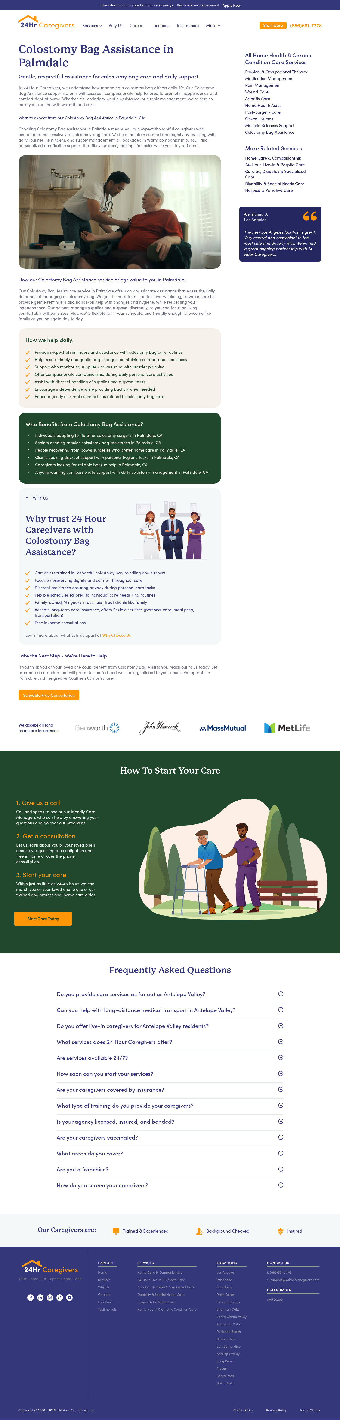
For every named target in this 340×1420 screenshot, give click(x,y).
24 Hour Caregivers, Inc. (76, 1410)
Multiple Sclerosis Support (269, 125)
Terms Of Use (310, 1410)
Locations (160, 25)
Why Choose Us (116, 635)
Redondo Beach (229, 1331)
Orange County (228, 1301)
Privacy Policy (276, 1410)
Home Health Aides (263, 105)
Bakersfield (225, 1383)
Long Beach (226, 1361)
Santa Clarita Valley (232, 1316)
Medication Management (269, 78)
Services (104, 1279)
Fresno (222, 1368)
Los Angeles (225, 1272)
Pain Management (263, 85)
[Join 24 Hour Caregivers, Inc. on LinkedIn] (40, 1297)
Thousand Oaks (228, 1324)
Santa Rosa (225, 1375)
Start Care (273, 25)
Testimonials (187, 25)
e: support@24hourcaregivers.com (293, 1279)
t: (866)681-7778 (279, 1272)
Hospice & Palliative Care (269, 190)
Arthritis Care (257, 98)
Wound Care (257, 92)
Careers (137, 25)
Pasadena (224, 1279)
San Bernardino (229, 1346)
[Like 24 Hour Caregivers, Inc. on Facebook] (30, 1297)
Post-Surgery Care (263, 112)
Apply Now (232, 5)
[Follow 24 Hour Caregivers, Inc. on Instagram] (50, 1297)
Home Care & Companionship (273, 158)
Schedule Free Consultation (49, 695)
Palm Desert (226, 1294)
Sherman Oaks (228, 1309)
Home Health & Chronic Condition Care (167, 1309)
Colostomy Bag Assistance (269, 132)
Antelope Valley (228, 1353)
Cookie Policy (243, 1410)
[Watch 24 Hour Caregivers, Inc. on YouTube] (69, 1297)
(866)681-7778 (306, 25)
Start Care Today (43, 918)
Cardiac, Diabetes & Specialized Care (166, 1287)
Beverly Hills (226, 1338)
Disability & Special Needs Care (274, 183)
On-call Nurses (259, 118)
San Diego (224, 1287)
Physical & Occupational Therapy (276, 72)
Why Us (116, 25)
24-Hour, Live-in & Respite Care (275, 164)
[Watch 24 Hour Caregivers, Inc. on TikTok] (59, 1297)
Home (102, 1272)
